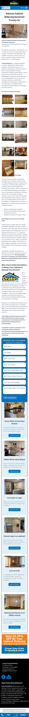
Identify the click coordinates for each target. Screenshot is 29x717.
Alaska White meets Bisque (14, 459)
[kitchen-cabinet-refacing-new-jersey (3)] (8, 137)
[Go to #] (22, 715)
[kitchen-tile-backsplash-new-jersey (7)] (8, 112)
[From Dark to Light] (14, 494)
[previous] (3, 31)
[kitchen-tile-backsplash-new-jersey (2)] (8, 99)
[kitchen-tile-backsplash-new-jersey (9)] (21, 112)
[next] (26, 31)
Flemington (9, 701)
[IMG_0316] (21, 164)
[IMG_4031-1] (21, 138)
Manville (6, 703)
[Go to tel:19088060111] (7, 715)
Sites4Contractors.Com (21, 711)
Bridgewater (15, 701)
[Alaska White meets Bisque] (14, 455)
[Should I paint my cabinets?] (14, 532)
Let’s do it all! (14, 571)
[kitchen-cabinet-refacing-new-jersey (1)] (8, 124)
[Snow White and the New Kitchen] (14, 417)
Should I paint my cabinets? (14, 536)
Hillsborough (23, 701)
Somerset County (10, 699)
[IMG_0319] (8, 168)
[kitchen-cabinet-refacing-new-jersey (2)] (21, 124)
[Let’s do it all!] (14, 567)
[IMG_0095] (8, 151)
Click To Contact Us (10, 397)
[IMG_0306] (21, 151)
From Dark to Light (14, 498)
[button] (14, 435)
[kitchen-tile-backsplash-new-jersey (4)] (21, 99)
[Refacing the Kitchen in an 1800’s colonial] (14, 609)
